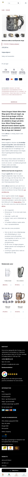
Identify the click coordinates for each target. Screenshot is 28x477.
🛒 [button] (11, 284)
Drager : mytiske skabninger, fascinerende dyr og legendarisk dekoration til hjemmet (13, 89)
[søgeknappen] (18, 3)
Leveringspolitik (6, 394)
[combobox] (12, 3)
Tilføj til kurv (15, 470)
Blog (3, 391)
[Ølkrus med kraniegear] (8, 297)
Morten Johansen (14, 44)
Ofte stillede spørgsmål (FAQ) (10, 421)
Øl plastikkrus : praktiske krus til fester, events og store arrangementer (14, 93)
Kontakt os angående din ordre (10, 364)
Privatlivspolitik (6, 396)
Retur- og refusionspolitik (9, 399)
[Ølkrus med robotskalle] (20, 297)
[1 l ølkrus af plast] (8, 272)
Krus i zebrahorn (20, 280)
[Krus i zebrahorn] (20, 272)
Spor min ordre (6, 362)
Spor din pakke (6, 423)
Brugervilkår (5, 426)
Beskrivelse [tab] (14, 102)
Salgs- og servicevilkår (8, 401)
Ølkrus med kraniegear (7, 307)
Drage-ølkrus (17, 202)
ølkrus (3, 206)
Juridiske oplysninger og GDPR (10, 404)
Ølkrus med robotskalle (20, 307)
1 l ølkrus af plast (7, 280)
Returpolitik (5, 428)
